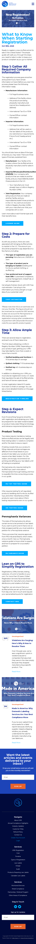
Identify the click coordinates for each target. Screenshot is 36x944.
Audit (18, 869)
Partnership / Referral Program (18, 892)
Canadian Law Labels (18, 876)
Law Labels (18, 863)
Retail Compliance (18, 889)
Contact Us (18, 835)
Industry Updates (18, 826)
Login (18, 840)
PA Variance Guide (15, 553)
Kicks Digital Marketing (27, 938)
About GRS (18, 820)
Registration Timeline (17, 399)
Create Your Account (18, 838)
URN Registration (18, 850)
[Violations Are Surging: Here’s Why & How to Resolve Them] (18, 621)
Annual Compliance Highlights (18, 823)
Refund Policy (18, 832)
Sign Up (18, 786)
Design (18, 866)
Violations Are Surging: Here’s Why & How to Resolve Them (22, 643)
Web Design (15, 938)
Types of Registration (18, 860)
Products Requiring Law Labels (18, 872)
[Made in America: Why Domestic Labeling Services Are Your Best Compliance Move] (18, 689)
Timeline (18, 856)
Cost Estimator (14, 299)
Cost (18, 853)
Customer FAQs (18, 829)
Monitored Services (18, 885)
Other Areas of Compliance (18, 895)
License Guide (12, 223)
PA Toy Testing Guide (16, 484)
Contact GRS (12, 601)
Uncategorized (17, 636)
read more (16, 672)
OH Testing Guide (14, 508)
